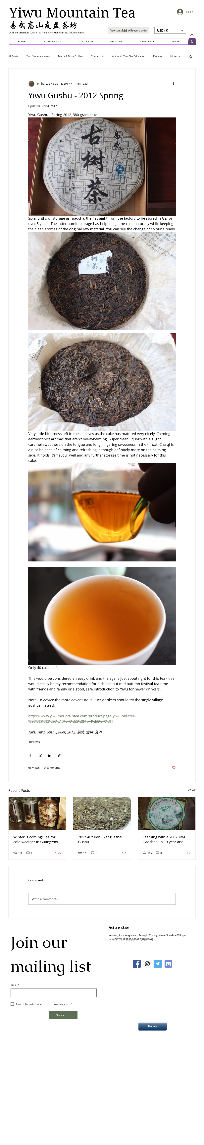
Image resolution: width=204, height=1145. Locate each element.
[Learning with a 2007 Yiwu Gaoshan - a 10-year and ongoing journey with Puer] (166, 813)
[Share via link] (59, 755)
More (173, 56)
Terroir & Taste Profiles (70, 56)
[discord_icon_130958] (168, 964)
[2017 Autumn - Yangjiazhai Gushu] (102, 813)
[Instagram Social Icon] (147, 964)
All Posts (13, 56)
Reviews (157, 56)
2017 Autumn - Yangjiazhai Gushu (100, 839)
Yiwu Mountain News (38, 56)
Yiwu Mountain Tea (72, 13)
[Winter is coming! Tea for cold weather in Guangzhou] (37, 813)
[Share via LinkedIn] (50, 755)
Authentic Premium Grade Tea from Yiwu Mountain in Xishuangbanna (46, 32)
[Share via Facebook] (30, 755)
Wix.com (121, 1055)
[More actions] (173, 83)
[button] (170, 30)
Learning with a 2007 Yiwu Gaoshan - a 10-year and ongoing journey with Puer (165, 839)
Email (15, 985)
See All (191, 790)
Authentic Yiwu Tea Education (128, 56)
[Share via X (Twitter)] (40, 755)
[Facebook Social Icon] (137, 964)
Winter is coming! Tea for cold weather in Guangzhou (36, 839)
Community (97, 56)
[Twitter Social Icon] (158, 964)
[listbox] (170, 30)
